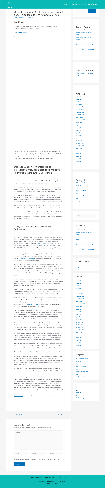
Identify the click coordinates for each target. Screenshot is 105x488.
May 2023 (78, 99)
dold (26, 17)
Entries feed (79, 392)
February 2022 (79, 138)
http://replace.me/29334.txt (44, 243)
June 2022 (78, 127)
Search (92, 11)
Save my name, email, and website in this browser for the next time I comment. (37, 459)
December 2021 (80, 143)
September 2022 (80, 120)
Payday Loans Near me (82, 196)
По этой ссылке (18, 396)
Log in (77, 390)
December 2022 (80, 112)
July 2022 (78, 125)
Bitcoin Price (79, 185)
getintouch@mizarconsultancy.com (66, 478)
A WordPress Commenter (82, 73)
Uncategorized (80, 201)
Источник (33, 352)
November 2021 (80, 145)
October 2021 (79, 148)
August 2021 (79, 153)
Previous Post (17, 415)
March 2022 (79, 135)
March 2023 (79, 104)
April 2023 (78, 101)
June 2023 (78, 96)
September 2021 (80, 151)
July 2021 (78, 156)
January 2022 (79, 140)
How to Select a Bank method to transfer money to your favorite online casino (86, 32)
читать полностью (31, 279)
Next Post (61, 415)
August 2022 (79, 122)
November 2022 (80, 114)
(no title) (78, 42)
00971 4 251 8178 (36, 478)
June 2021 (78, 158)
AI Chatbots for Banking (82, 183)
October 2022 (79, 117)
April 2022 (78, 133)
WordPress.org (80, 398)
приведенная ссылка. (34, 304)
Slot (77, 198)
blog (77, 188)
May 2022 (78, 130)
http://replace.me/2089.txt (27, 258)
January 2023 (79, 109)
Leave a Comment (19, 17)
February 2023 (80, 107)
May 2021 (78, 161)
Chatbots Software (81, 190)
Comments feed (80, 395)
